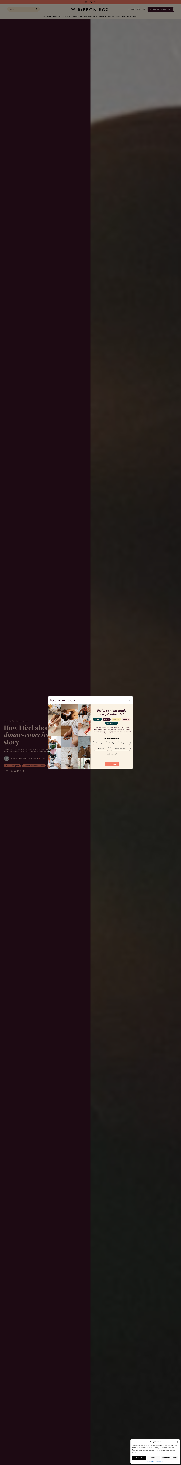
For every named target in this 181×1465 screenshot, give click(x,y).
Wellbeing (97, 719)
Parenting (126, 719)
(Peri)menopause (112, 723)
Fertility (106, 719)
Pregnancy (116, 719)
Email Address (112, 754)
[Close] (129, 700)
